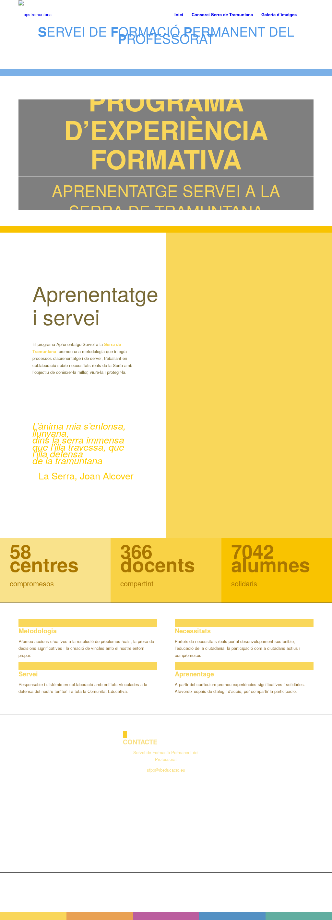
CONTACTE (140, 741)
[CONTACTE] (125, 734)
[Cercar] (307, 14)
